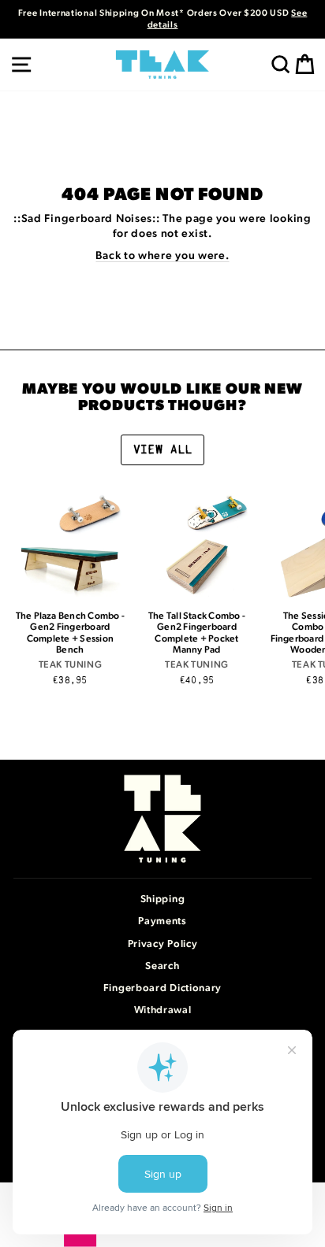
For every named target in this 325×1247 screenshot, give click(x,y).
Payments (162, 921)
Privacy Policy (163, 944)
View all (162, 450)
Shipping (162, 899)
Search (162, 966)
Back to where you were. (162, 255)
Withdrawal (163, 1010)
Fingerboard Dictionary (162, 988)
